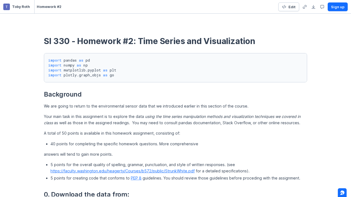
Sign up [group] (337, 7)
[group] (304, 6)
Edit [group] (292, 7)
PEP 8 (136, 178)
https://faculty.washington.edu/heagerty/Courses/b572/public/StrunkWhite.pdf (122, 171)
